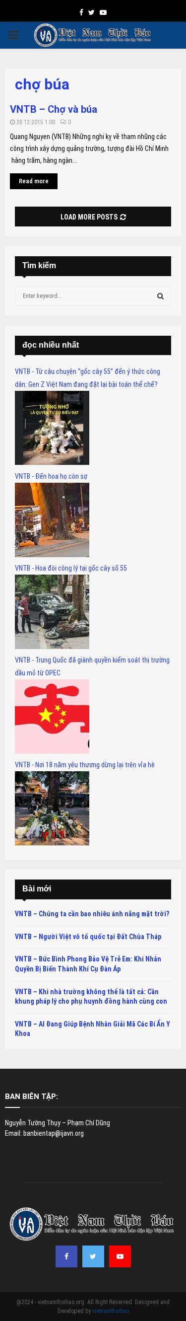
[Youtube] (120, 1256)
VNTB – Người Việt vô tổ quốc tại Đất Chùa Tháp (88, 937)
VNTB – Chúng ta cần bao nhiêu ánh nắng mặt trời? (92, 914)
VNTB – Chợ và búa (53, 109)
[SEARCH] (160, 296)
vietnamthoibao (110, 1311)
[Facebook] (66, 1256)
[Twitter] (93, 1256)
